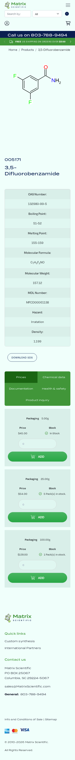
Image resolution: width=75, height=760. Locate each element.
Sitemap (51, 719)
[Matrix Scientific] (15, 5)
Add (41, 456)
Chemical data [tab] (54, 377)
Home (13, 50)
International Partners (23, 648)
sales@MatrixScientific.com (27, 686)
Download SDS (22, 357)
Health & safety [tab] (54, 388)
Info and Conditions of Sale (23, 719)
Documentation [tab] (21, 388)
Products (27, 50)
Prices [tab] (21, 377)
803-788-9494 (33, 694)
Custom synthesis (20, 641)
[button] (70, 42)
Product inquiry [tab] (37, 400)
